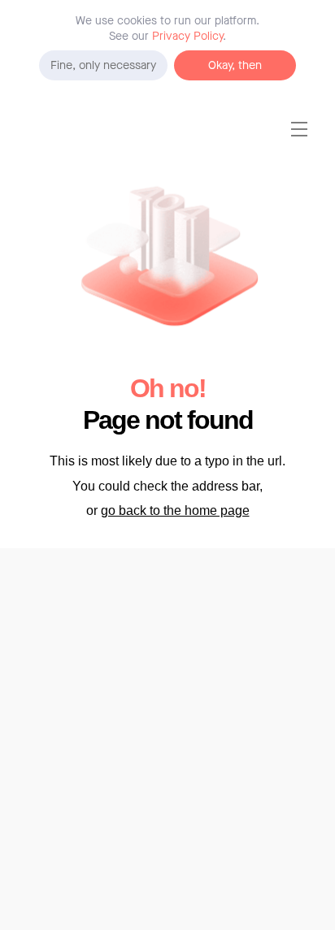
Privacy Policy (187, 36)
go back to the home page (175, 510)
